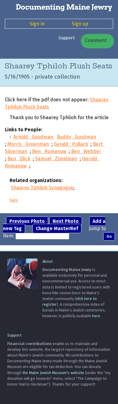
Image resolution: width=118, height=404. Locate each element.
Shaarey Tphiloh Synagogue (42, 188)
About (47, 261)
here (96, 316)
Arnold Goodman (33, 137)
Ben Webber (86, 151)
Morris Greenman (28, 144)
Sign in (37, 24)
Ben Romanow (49, 151)
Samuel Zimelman (56, 158)
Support (66, 38)
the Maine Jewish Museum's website (53, 372)
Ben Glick (18, 158)
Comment (95, 40)
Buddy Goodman (76, 137)
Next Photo (66, 221)
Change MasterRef (57, 228)
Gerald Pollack (71, 144)
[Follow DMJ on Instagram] (12, 50)
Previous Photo (27, 221)
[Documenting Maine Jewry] (59, 7)
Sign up (80, 24)
